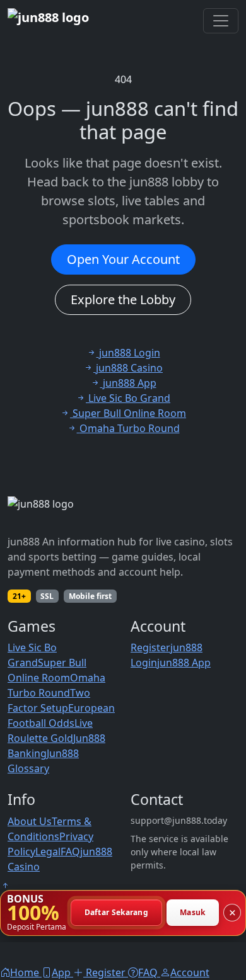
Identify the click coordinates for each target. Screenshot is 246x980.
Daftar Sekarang (117, 913)
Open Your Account (123, 259)
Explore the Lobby (123, 299)
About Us (30, 821)
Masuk (193, 913)
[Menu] (220, 20)
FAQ (70, 851)
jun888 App (184, 662)
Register (150, 647)
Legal (48, 851)
